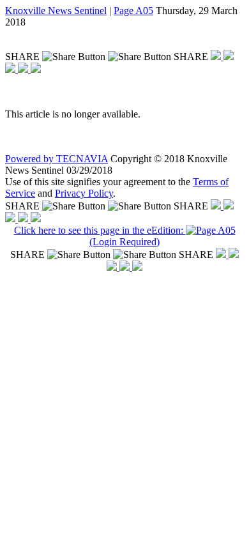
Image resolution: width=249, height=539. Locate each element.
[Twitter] (228, 56)
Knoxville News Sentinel (56, 10)
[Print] (36, 69)
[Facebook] (217, 56)
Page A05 (133, 10)
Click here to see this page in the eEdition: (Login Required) (100, 236)
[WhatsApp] (11, 69)
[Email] (24, 69)
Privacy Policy (84, 193)
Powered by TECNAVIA (56, 158)
